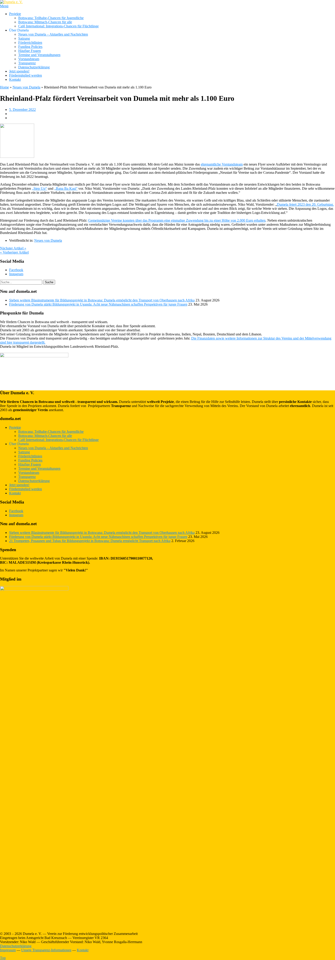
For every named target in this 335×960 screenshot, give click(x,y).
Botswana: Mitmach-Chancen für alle (45, 22)
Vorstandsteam (28, 59)
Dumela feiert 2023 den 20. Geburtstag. (305, 204)
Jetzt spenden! (19, 71)
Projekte (15, 14)
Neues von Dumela (26, 87)
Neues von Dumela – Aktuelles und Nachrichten (53, 34)
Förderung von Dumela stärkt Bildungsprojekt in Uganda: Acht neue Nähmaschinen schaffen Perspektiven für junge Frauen (98, 304)
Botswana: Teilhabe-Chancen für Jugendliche (51, 18)
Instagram (16, 274)
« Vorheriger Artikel (14, 252)
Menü (4, 6)
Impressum (8, 950)
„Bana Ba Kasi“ (65, 188)
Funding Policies (30, 47)
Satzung (24, 38)
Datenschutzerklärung (34, 67)
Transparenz (27, 63)
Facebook (16, 270)
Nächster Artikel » (13, 248)
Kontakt (15, 79)
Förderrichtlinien (30, 42)
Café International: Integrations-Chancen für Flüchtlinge (58, 26)
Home (4, 87)
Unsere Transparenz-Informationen (46, 950)
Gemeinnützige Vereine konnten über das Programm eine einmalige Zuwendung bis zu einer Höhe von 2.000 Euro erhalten (176, 220)
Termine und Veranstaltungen (39, 55)
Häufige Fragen (29, 51)
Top (3, 958)
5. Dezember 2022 (22, 110)
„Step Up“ (39, 188)
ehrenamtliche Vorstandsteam (222, 164)
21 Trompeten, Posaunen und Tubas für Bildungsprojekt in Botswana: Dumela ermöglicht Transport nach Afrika (89, 541)
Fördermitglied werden (25, 75)
